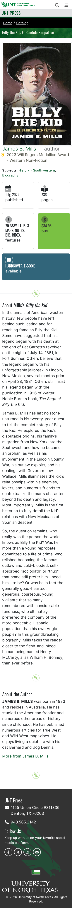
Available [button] (13, 271)
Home (7, 23)
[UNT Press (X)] (18, 852)
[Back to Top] (36, 293)
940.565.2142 (23, 822)
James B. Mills (19, 149)
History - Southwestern (36, 170)
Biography (10, 175)
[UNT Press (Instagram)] (27, 852)
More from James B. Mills (25, 756)
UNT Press (11, 12)
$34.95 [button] (46, 225)
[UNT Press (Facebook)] (8, 852)
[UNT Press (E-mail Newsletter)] (37, 852)
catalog (22, 23)
